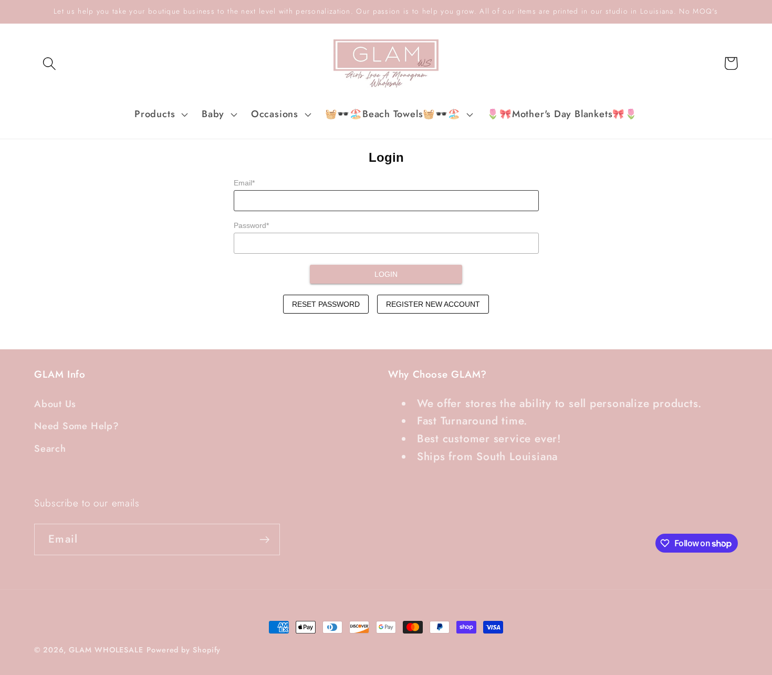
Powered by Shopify (184, 650)
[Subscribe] (264, 540)
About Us (55, 404)
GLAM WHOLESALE (106, 650)
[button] (49, 63)
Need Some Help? (76, 426)
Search (50, 448)
